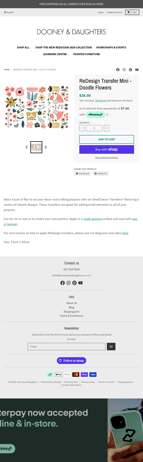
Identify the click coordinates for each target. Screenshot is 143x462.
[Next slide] (45, 147)
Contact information (72, 385)
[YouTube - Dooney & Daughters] (136, 69)
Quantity (84, 122)
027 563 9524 (71, 269)
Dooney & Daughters (27, 382)
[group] (36, 147)
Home (6, 69)
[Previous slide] (27, 147)
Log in (101, 12)
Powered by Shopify (51, 382)
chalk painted (93, 219)
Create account (114, 12)
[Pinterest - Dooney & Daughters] (130, 69)
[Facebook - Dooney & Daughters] (117, 69)
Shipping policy (125, 382)
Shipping (100, 100)
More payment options (106, 157)
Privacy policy (88, 382)
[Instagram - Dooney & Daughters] (124, 69)
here (125, 233)
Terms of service (106, 382)
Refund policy (71, 382)
